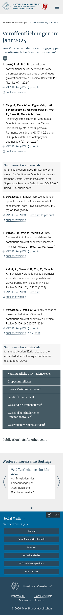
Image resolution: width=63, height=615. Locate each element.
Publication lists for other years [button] (25, 439)
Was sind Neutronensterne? (25, 404)
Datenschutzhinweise (31, 600)
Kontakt (32, 531)
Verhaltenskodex (31, 555)
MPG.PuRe (12, 87)
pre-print (35, 87)
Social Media (12, 518)
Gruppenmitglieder (19, 381)
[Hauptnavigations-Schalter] (57, 7)
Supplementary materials (22, 165)
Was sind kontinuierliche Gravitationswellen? (23, 415)
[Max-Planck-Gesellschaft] (17, 586)
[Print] (5, 58)
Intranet (31, 547)
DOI (24, 87)
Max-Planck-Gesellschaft (31, 539)
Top (55, 515)
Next (58, 482)
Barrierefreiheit (43, 596)
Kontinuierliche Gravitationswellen (29, 373)
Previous (4, 482)
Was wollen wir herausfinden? (26, 424)
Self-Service (31, 571)
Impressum (18, 596)
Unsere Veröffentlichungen (24, 389)
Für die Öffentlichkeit (21, 397)
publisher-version (16, 92)
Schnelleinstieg (14, 524)
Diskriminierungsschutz (31, 563)
